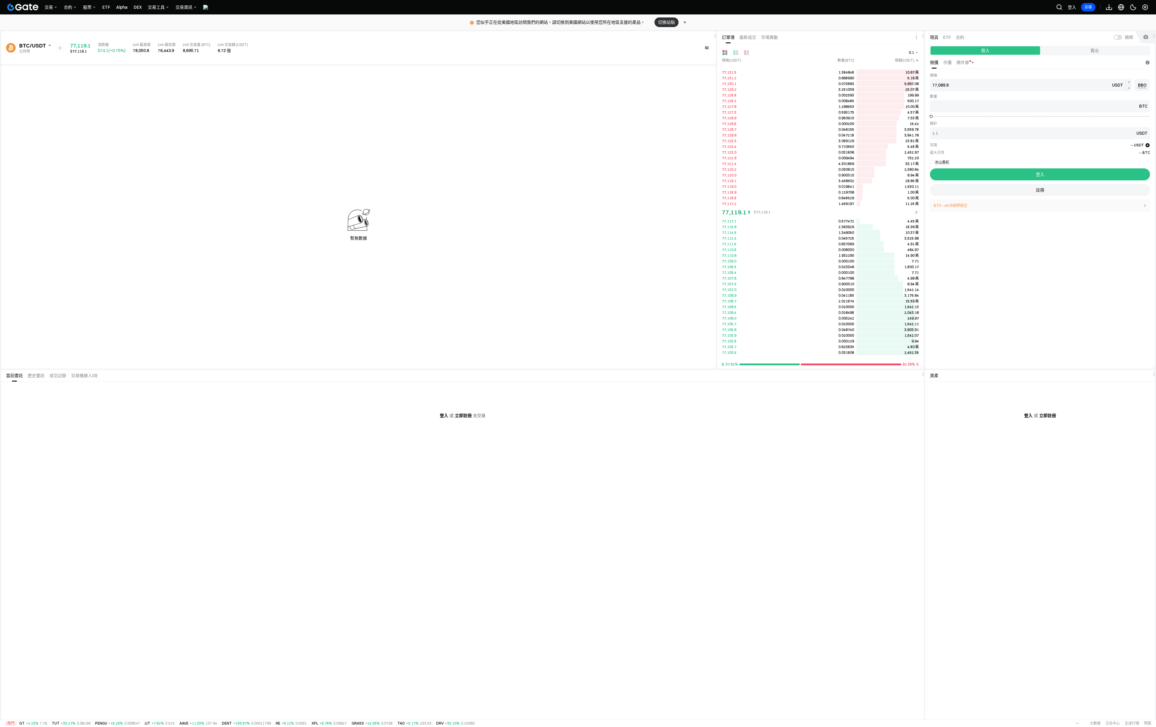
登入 (1072, 7)
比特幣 (24, 51)
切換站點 (666, 22)
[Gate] (23, 7)
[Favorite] (60, 48)
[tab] (728, 37)
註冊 (1088, 7)
